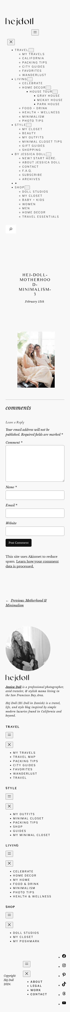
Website (11, 523)
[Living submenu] (29, 79)
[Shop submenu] (27, 187)
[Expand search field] (11, 229)
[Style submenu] (28, 125)
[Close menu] (11, 42)
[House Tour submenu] (55, 92)
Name (11, 487)
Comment (14, 443)
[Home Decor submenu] (48, 88)
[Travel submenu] (31, 50)
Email (11, 505)
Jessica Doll (13, 687)
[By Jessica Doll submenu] (48, 154)
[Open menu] (35, 32)
